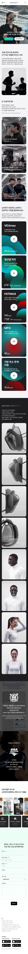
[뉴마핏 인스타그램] (14, 918)
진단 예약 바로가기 (8, 38)
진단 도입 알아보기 (19, 38)
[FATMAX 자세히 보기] (13, 307)
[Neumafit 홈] (14, 2)
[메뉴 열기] (25, 2)
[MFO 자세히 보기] (13, 341)
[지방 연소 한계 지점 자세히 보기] (13, 375)
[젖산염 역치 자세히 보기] (13, 273)
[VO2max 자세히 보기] (13, 239)
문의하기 (14, 903)
